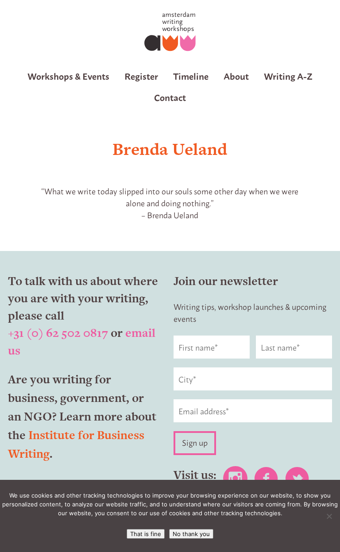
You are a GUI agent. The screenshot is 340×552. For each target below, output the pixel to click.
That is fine (145, 533)
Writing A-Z (288, 76)
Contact (170, 97)
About (236, 76)
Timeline (191, 76)
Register (141, 76)
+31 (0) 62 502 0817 (58, 332)
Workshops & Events (68, 76)
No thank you (191, 533)
